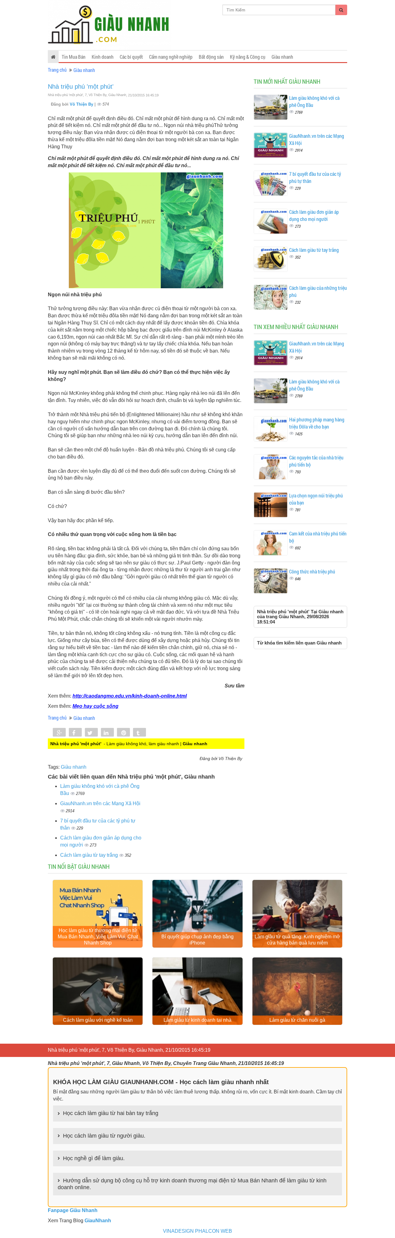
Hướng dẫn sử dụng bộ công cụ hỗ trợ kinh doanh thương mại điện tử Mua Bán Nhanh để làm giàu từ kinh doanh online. (192, 1183)
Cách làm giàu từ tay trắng (89, 855)
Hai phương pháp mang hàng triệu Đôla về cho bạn (316, 423)
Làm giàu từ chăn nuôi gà (297, 1020)
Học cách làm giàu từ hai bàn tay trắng (110, 1113)
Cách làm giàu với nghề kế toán (98, 1020)
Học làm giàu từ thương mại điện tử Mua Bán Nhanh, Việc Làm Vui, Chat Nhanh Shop (98, 936)
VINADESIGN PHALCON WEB (197, 1231)
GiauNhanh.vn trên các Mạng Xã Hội (100, 803)
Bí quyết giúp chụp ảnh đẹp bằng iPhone (197, 939)
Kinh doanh (103, 56)
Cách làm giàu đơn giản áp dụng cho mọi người (314, 215)
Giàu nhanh (282, 56)
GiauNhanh (98, 1220)
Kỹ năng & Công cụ (247, 56)
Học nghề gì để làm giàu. (94, 1158)
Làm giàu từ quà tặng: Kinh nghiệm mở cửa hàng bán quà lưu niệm (297, 939)
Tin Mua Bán (73, 56)
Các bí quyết (131, 56)
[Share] (59, 732)
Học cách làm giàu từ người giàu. (104, 1136)
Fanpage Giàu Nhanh (73, 1210)
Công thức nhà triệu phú (312, 571)
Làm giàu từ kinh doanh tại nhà (197, 1020)
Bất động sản (211, 56)
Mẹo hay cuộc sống (95, 706)
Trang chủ (57, 69)
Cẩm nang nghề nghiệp (171, 56)
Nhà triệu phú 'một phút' (81, 86)
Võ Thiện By (82, 104)
